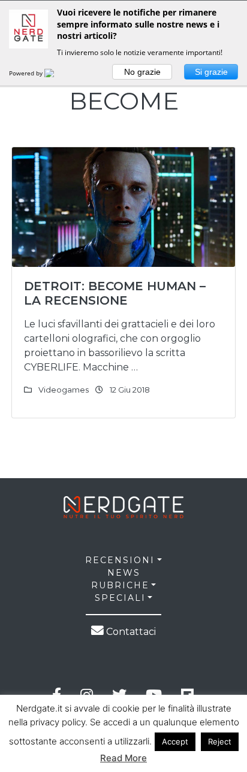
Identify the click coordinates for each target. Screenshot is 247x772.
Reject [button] (219, 741)
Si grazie (211, 72)
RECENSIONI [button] (120, 560)
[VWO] (56, 73)
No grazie (142, 72)
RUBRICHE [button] (120, 585)
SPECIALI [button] (120, 597)
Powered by (26, 73)
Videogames (63, 389)
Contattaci (130, 631)
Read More (123, 758)
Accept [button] (175, 741)
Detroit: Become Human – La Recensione (115, 293)
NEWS (123, 572)
